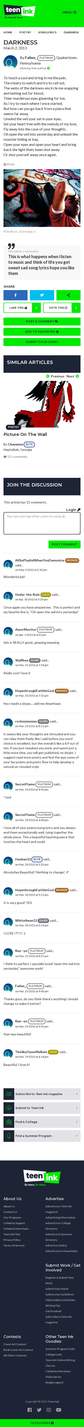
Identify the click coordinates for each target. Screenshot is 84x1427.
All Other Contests (15, 1355)
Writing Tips (53, 1305)
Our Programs (12, 1217)
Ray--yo (21, 951)
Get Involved (53, 1311)
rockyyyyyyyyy (26, 721)
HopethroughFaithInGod (34, 691)
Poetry (25, 32)
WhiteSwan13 (26, 920)
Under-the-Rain (27, 594)
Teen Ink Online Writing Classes (60, 1362)
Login (71, 510)
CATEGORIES (40, 1423)
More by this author (33, 68)
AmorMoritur (25, 629)
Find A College (26, 1122)
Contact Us (10, 1212)
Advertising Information (60, 1217)
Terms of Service (14, 1245)
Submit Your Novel (57, 1288)
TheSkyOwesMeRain (31, 1052)
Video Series (53, 1377)
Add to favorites (40, 331)
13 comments (17, 457)
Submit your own (41, 342)
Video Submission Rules (60, 1300)
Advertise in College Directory (58, 1225)
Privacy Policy (12, 1240)
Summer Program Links (60, 1349)
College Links (54, 1354)
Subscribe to (38, 1094)
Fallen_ (31, 57)
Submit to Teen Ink (29, 1108)
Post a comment (40, 321)
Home (8, 32)
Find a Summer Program (33, 1136)
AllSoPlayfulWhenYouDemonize (39, 560)
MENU (68, 12)
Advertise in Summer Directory (59, 1237)
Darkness (71, 32)
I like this (23, 307)
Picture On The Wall (25, 434)
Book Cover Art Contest (18, 1350)
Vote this (63, 307)
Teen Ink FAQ (12, 1234)
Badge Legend (54, 1382)
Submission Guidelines (60, 1294)
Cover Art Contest (15, 1344)
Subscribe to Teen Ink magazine (59, 1319)
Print (10, 164)
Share (9, 286)
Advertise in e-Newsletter (62, 1251)
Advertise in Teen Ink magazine (59, 1209)
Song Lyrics (47, 32)
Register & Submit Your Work (60, 1280)
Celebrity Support (14, 1223)
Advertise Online (56, 1245)
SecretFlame (25, 784)
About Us (9, 1206)
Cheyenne (15, 444)
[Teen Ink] (21, 12)
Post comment (64, 544)
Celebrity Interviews (16, 1228)
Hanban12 (23, 859)
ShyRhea (21, 660)
